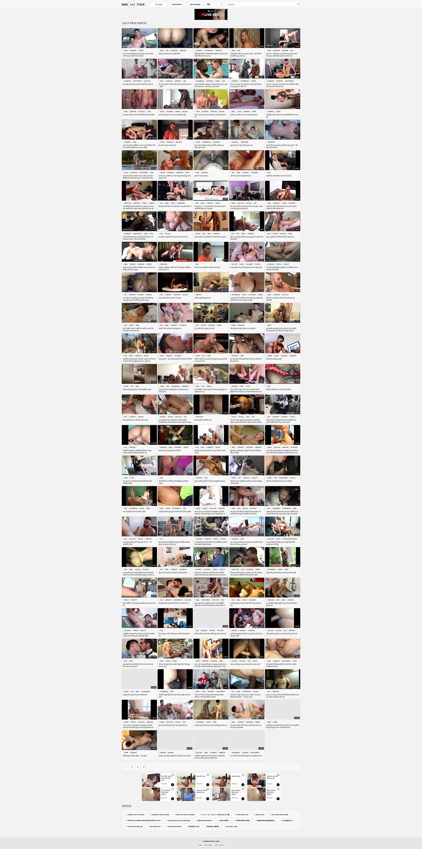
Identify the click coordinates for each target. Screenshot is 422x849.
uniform (285, 50)
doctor (234, 264)
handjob (178, 81)
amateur (183, 50)
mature (283, 233)
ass (167, 50)
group (162, 172)
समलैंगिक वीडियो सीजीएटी (243, 821)
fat (233, 233)
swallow (219, 50)
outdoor (271, 264)
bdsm (219, 325)
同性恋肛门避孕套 (213, 826)
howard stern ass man (160, 815)
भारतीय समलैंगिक (224, 821)
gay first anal (231, 826)
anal (126, 50)
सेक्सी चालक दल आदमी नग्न (204, 821)
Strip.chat (164, 784)
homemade (179, 172)
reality (152, 203)
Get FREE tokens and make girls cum (166, 778)
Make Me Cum (200, 776)
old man (140, 294)
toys (248, 386)
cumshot (199, 50)
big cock (147, 81)
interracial (209, 50)
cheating (271, 600)
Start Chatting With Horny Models (165, 792)
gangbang (276, 508)
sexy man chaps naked (280, 815)
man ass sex (260, 815)
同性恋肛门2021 (194, 826)
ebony (218, 81)
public (141, 50)
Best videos (195, 4)
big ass (185, 111)
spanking (185, 386)
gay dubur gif (155, 826)
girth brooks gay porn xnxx (179, 821)
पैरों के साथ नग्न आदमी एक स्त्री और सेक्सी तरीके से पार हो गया (144, 821)
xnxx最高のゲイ (288, 821)
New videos (177, 4)
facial (162, 142)
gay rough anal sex (135, 826)
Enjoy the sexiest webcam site (202, 791)
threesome (244, 142)
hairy (146, 233)
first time (128, 203)
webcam (163, 752)
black (162, 111)
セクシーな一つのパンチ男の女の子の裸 (215, 815)
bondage (163, 447)
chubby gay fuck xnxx (136, 815)
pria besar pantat (175, 826)
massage (241, 325)
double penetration (290, 539)
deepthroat (137, 81)
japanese (128, 142)
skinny (258, 722)
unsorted (271, 142)
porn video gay (242, 815)
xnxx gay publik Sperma (185, 815)
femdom (148, 294)
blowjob (133, 50)
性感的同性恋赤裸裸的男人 (266, 821)
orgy (295, 661)
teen (149, 111)
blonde (275, 233)
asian (254, 111)
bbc (137, 386)
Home (160, 4)
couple (205, 508)
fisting (241, 417)
